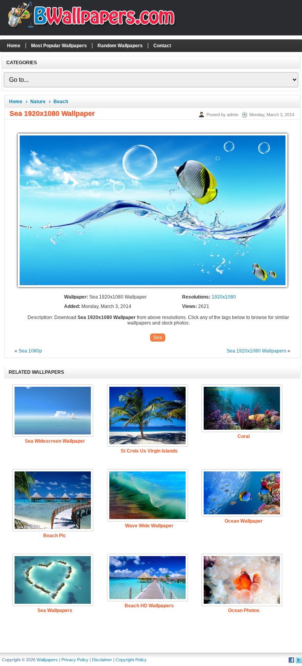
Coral (244, 436)
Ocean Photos (244, 610)
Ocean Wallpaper (244, 521)
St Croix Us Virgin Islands (149, 451)
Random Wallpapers (120, 45)
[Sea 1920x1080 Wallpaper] (152, 287)
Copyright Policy (131, 659)
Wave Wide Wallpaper (149, 526)
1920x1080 (224, 297)
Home (13, 45)
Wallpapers (47, 659)
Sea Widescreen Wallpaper (55, 441)
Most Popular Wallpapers (59, 45)
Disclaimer (102, 659)
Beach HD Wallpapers (149, 605)
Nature (38, 101)
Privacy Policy (74, 659)
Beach (60, 101)
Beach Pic (54, 535)
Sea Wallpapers (54, 610)
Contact (162, 45)
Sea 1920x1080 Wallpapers (256, 351)
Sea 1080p (30, 351)
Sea (157, 337)
